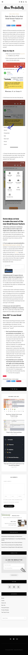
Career (2, 600)
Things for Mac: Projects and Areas (14, 432)
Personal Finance (5, 607)
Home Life (3, 602)
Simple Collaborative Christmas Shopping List (12, 517)
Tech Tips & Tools (14, 13)
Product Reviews (5, 610)
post (7, 372)
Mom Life (3, 605)
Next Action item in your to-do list (11, 245)
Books (2, 598)
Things (16, 252)
